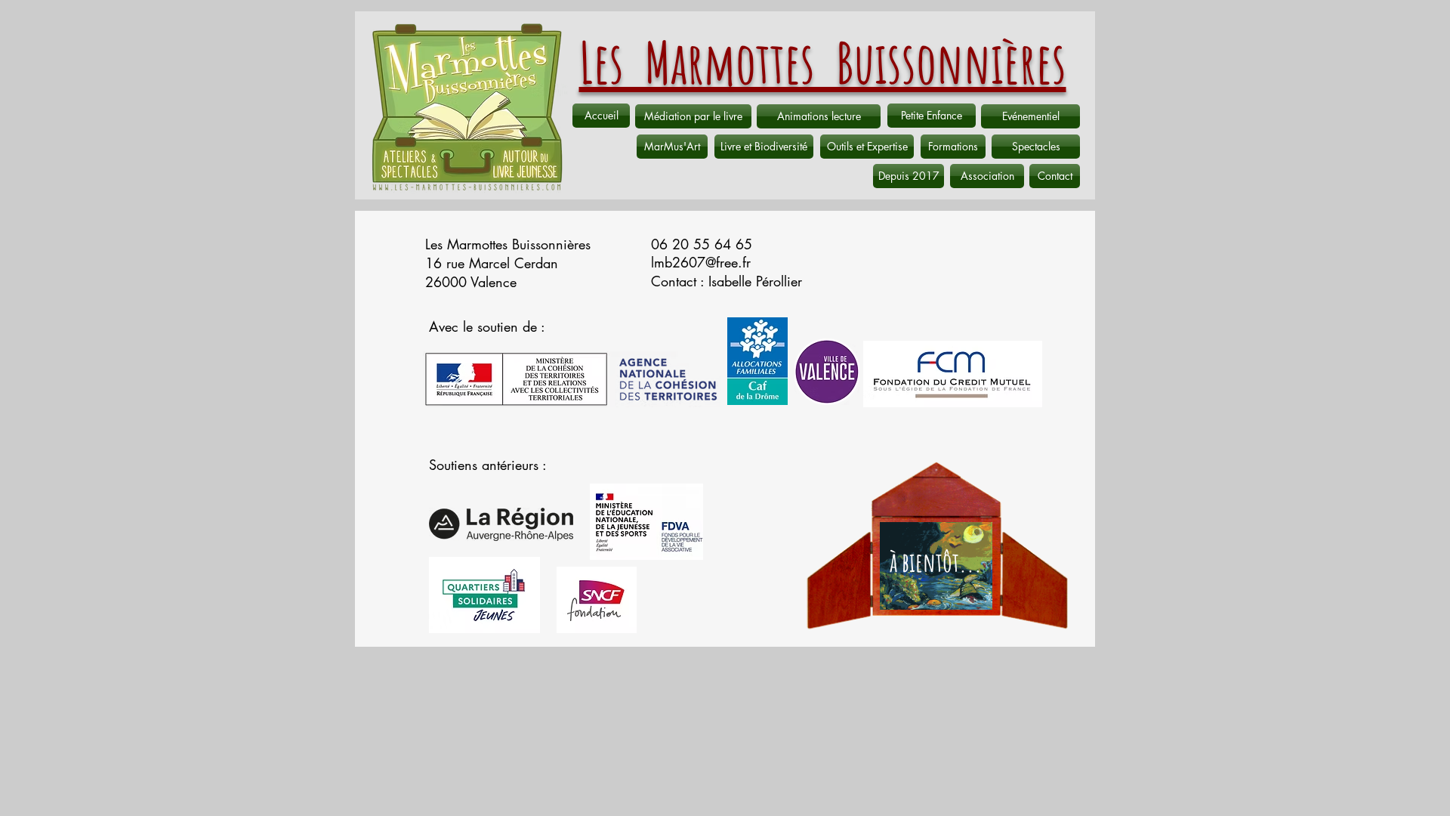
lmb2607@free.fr (701, 262)
